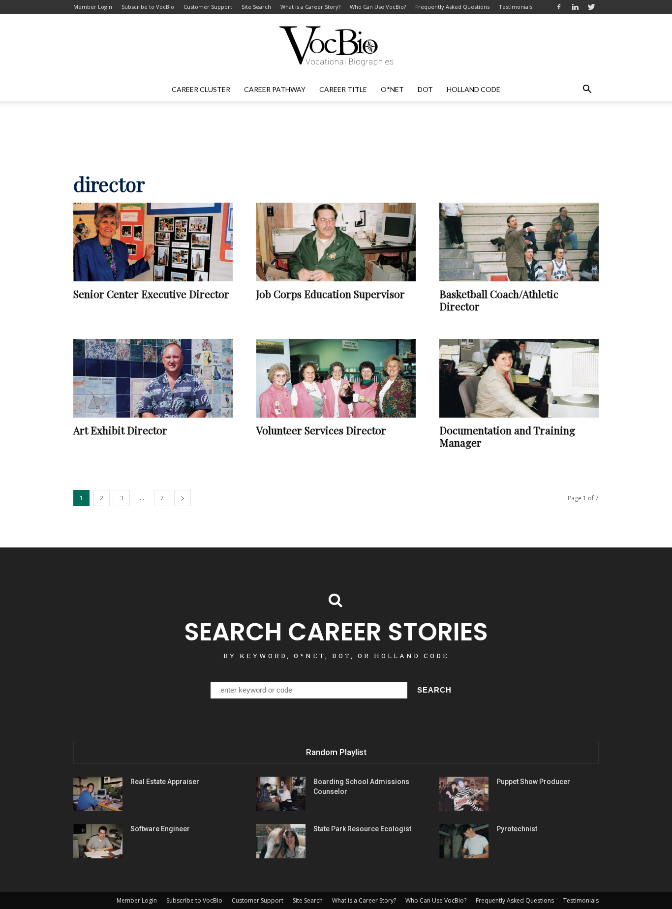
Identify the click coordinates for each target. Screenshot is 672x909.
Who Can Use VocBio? (378, 6)
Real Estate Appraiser (164, 782)
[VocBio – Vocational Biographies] (336, 46)
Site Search (256, 6)
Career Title (343, 89)
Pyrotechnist (516, 829)
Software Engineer (160, 829)
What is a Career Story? (310, 6)
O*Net (392, 89)
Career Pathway (274, 89)
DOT (425, 89)
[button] (587, 89)
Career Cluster (201, 89)
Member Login (92, 6)
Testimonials (515, 6)
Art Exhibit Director (120, 430)
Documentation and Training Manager (507, 436)
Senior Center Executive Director (151, 294)
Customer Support (207, 6)
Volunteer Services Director (321, 430)
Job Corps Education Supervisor (330, 294)
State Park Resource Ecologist (362, 829)
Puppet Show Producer (533, 782)
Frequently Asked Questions (452, 6)
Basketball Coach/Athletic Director (498, 300)
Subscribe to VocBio (148, 6)
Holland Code (473, 89)
